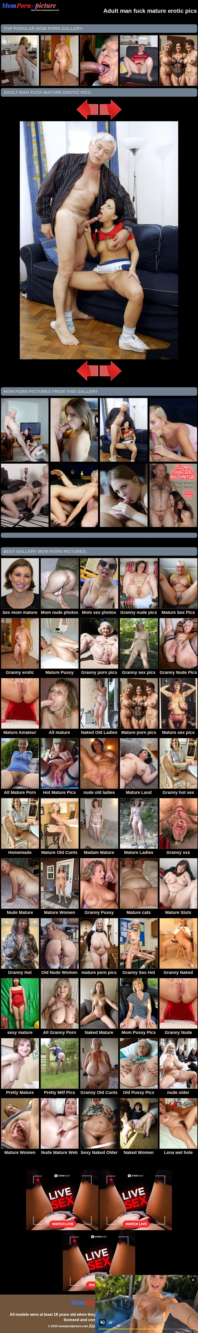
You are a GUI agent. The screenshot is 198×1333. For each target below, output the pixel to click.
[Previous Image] (87, 120)
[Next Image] (110, 120)
